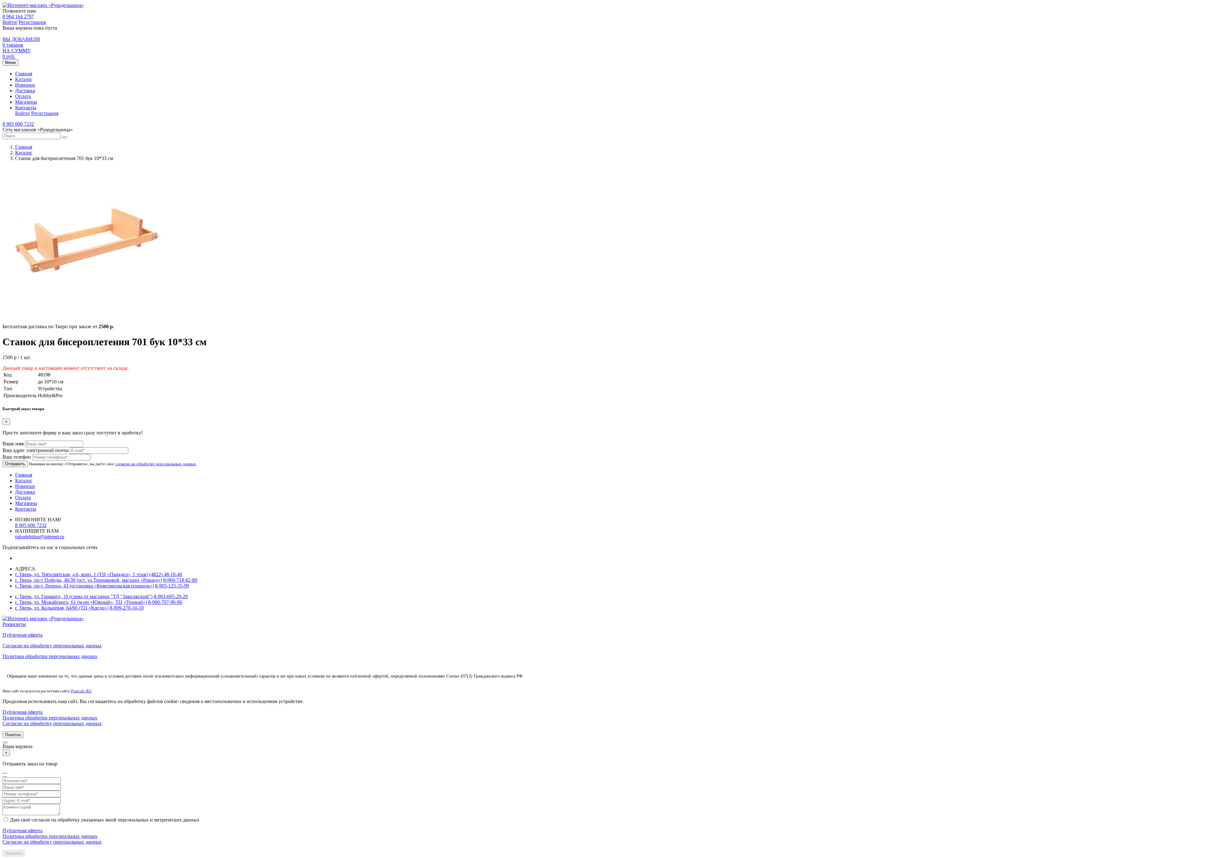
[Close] (5, 742)
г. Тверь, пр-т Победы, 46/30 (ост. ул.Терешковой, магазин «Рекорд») (88, 580)
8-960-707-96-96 (165, 602)
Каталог (23, 79)
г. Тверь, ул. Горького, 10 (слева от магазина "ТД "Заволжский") (84, 596)
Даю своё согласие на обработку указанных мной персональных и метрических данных (104, 819)
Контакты (25, 107)
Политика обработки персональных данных (50, 656)
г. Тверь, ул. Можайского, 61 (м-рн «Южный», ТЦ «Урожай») (81, 602)
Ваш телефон (17, 457)
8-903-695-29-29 (171, 596)
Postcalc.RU (81, 691)
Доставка (25, 90)
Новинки (25, 85)
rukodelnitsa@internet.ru (39, 536)
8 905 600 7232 (18, 124)
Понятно (13, 734)
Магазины (26, 102)
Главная (23, 73)
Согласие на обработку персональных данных (52, 645)
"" (5, 774)
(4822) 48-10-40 (165, 574)
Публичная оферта (23, 635)
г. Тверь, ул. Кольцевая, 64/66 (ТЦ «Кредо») (61, 607)
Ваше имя (13, 443)
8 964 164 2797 (18, 16)
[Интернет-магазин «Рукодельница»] (43, 5)
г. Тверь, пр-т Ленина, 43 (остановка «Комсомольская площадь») (84, 585)
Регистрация (32, 22)
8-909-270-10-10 (127, 607)
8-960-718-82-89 (180, 580)
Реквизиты (14, 624)
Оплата (23, 96)
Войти (9, 22)
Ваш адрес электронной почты (36, 450)
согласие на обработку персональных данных (155, 463)
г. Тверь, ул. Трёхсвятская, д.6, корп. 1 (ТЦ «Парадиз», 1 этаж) (81, 574)
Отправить (15, 463)
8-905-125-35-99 (172, 585)
